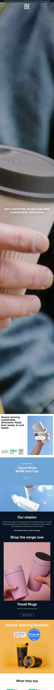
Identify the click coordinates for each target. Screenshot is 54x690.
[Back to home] (27, 6)
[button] (3, 6)
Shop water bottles (27, 615)
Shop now (27, 477)
